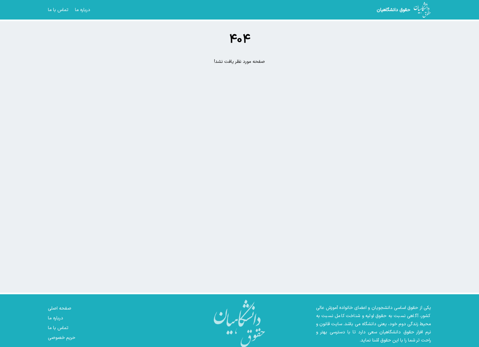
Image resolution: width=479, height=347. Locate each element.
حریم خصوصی (61, 337)
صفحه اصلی (59, 308)
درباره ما (82, 10)
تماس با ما (58, 10)
